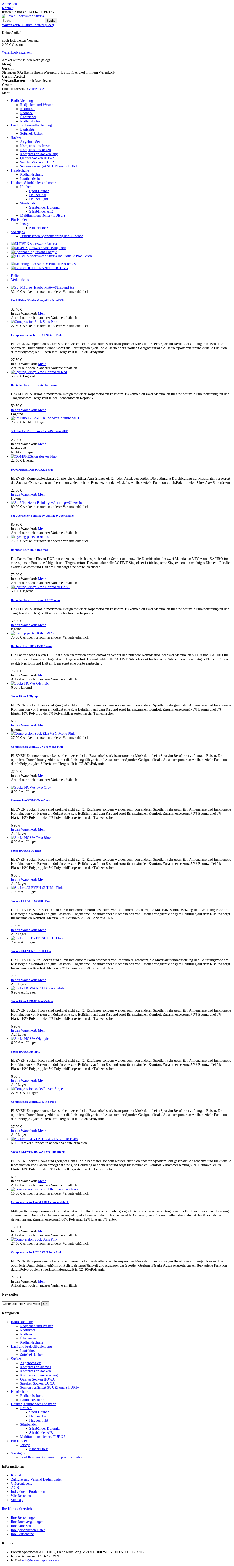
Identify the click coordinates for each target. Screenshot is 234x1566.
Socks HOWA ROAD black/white (32, 1001)
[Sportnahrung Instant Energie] (34, 252)
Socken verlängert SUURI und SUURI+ (49, 166)
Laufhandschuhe (32, 178)
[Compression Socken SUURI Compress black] (45, 1189)
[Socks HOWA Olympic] (30, 683)
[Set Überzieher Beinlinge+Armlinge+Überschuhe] (48, 503)
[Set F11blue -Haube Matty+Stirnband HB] (43, 287)
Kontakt (7, 8)
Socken (16, 137)
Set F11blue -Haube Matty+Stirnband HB (37, 300)
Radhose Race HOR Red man (29, 549)
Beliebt (16, 276)
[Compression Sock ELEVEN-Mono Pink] (43, 733)
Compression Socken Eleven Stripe (33, 1101)
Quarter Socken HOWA (37, 158)
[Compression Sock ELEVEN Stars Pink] (34, 322)
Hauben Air (37, 195)
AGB (15, 1487)
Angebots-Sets (30, 142)
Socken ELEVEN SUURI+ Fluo (31, 951)
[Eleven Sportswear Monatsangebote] (38, 248)
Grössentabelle (21, 1483)
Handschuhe (20, 170)
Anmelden (9, 4)
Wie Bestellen (21, 1496)
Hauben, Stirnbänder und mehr (33, 183)
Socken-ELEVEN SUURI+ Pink (31, 901)
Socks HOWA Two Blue (26, 850)
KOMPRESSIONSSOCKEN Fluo (32, 469)
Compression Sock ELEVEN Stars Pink (36, 335)
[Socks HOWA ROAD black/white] (37, 988)
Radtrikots (27, 109)
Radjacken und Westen (36, 105)
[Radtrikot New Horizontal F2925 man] (40, 587)
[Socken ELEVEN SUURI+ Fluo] (37, 938)
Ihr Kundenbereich (17, 1509)
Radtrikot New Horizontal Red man (34, 385)
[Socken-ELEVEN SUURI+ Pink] (37, 888)
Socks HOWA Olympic (25, 696)
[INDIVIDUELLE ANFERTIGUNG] (39, 268)
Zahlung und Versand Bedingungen (36, 1479)
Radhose (26, 113)
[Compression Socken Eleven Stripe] (37, 1089)
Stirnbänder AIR (41, 211)
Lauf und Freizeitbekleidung (31, 125)
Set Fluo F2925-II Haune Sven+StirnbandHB (39, 431)
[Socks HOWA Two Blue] (31, 838)
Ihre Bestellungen (23, 1518)
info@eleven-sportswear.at (41, 1560)
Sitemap (17, 1500)
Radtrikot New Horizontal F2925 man (35, 600)
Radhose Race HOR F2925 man (31, 646)
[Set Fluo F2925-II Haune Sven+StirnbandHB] (45, 418)
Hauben (26, 187)
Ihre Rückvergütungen (27, 1522)
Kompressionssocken (35, 150)
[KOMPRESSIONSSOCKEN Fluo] (34, 456)
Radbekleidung (22, 101)
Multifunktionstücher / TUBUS (42, 215)
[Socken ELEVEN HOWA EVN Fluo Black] (44, 1139)
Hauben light (38, 199)
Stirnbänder (28, 203)
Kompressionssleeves (35, 146)
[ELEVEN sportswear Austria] (34, 244)
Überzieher (28, 117)
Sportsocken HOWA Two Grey (30, 800)
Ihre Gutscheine (22, 1534)
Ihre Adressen (21, 1526)
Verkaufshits (20, 280)
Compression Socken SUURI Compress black (40, 1202)
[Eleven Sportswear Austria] (23, 16)
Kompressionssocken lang (39, 154)
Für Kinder (19, 220)
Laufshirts (27, 129)
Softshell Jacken (31, 133)
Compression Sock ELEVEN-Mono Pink (37, 746)
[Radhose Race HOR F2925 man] (32, 633)
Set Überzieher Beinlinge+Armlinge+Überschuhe (42, 515)
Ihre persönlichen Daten (28, 1530)
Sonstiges (18, 232)
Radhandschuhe (31, 121)
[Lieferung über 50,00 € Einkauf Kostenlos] (43, 264)
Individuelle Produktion (28, 1492)
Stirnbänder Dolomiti (44, 207)
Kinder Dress (38, 228)
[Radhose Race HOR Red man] (30, 537)
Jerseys (25, 224)
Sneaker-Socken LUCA (37, 162)
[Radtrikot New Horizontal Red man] (39, 372)
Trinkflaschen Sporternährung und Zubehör (51, 236)
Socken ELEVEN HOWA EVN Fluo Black (38, 1152)
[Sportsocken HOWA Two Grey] (31, 787)
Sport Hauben (39, 191)
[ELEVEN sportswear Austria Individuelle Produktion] (51, 256)
